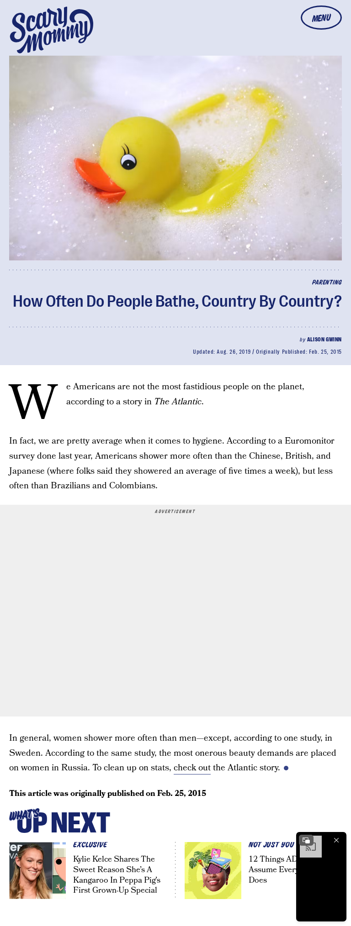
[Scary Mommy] (52, 30)
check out (192, 768)
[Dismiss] (336, 840)
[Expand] (306, 840)
